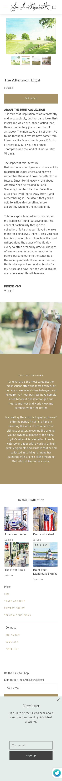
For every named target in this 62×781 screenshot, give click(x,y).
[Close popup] (58, 700)
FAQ (6, 594)
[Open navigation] (8, 7)
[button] (11, 36)
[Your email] (31, 688)
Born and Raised (43, 534)
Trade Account (14, 601)
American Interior (15, 534)
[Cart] (54, 7)
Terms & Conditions (17, 615)
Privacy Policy (14, 608)
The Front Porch (14, 570)
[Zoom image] (31, 36)
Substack (12, 642)
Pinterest (12, 649)
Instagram (13, 634)
